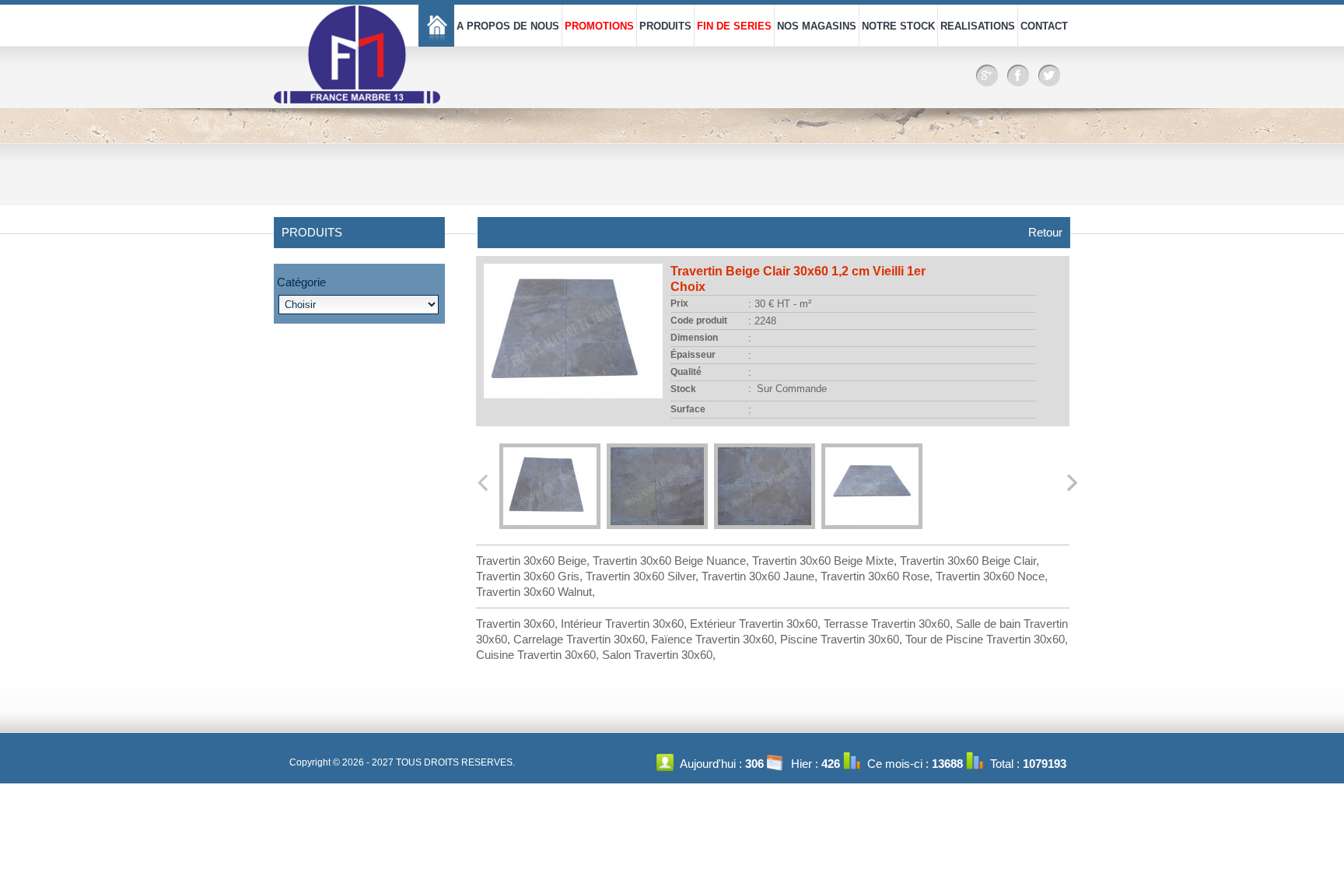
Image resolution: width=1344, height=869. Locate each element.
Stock (683, 389)
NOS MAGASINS (816, 26)
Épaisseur (693, 354)
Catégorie (301, 282)
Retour (1045, 232)
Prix (679, 303)
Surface (687, 409)
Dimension (694, 337)
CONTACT (1044, 26)
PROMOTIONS (599, 26)
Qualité (686, 371)
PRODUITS (665, 26)
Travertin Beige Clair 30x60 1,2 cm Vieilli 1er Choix (798, 279)
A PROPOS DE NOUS (508, 26)
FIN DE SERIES (734, 26)
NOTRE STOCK (898, 26)
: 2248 (762, 321)
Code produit (698, 320)
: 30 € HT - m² (779, 304)
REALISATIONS (977, 26)
